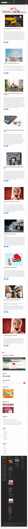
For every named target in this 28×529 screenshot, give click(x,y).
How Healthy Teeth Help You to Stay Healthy (10, 335)
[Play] (3, 369)
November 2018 (6, 433)
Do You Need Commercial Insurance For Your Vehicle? (12, 28)
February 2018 (5, 437)
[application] (14, 363)
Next (6, 352)
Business (11, 30)
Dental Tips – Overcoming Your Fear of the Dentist (11, 201)
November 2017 (6, 438)
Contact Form (17, 466)
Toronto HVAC (5, 453)
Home (5, 523)
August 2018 (5, 434)
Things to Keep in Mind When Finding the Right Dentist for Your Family (12, 424)
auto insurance (22, 39)
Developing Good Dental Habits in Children (10, 267)
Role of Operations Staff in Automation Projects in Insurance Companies (12, 421)
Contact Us (22, 523)
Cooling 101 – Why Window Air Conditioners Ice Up (12, 63)
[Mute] (23, 369)
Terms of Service (18, 523)
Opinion (4, 452)
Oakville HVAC (5, 451)
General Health (12, 169)
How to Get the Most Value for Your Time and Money (12, 299)
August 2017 (5, 439)
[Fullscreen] (24, 369)
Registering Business (8, 523)
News (22, 464)
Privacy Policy (13, 523)
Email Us (16, 467)
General (4, 447)
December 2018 (6, 432)
